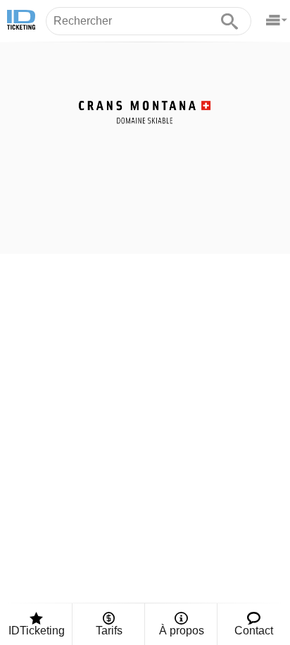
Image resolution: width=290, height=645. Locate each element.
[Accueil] (21, 21)
